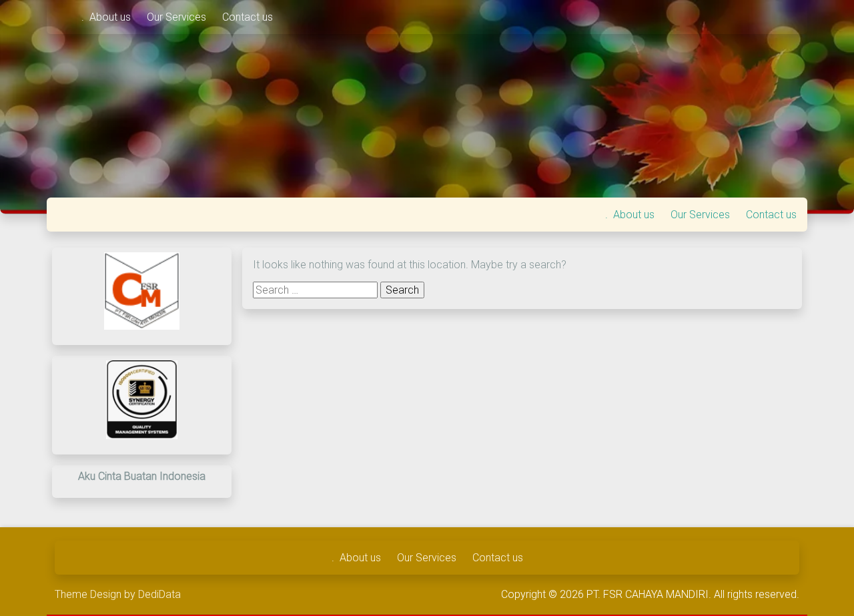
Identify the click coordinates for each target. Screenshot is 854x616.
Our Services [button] (178, 17)
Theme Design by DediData (118, 594)
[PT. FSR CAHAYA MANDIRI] (64, 17)
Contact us (247, 17)
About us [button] (111, 17)
